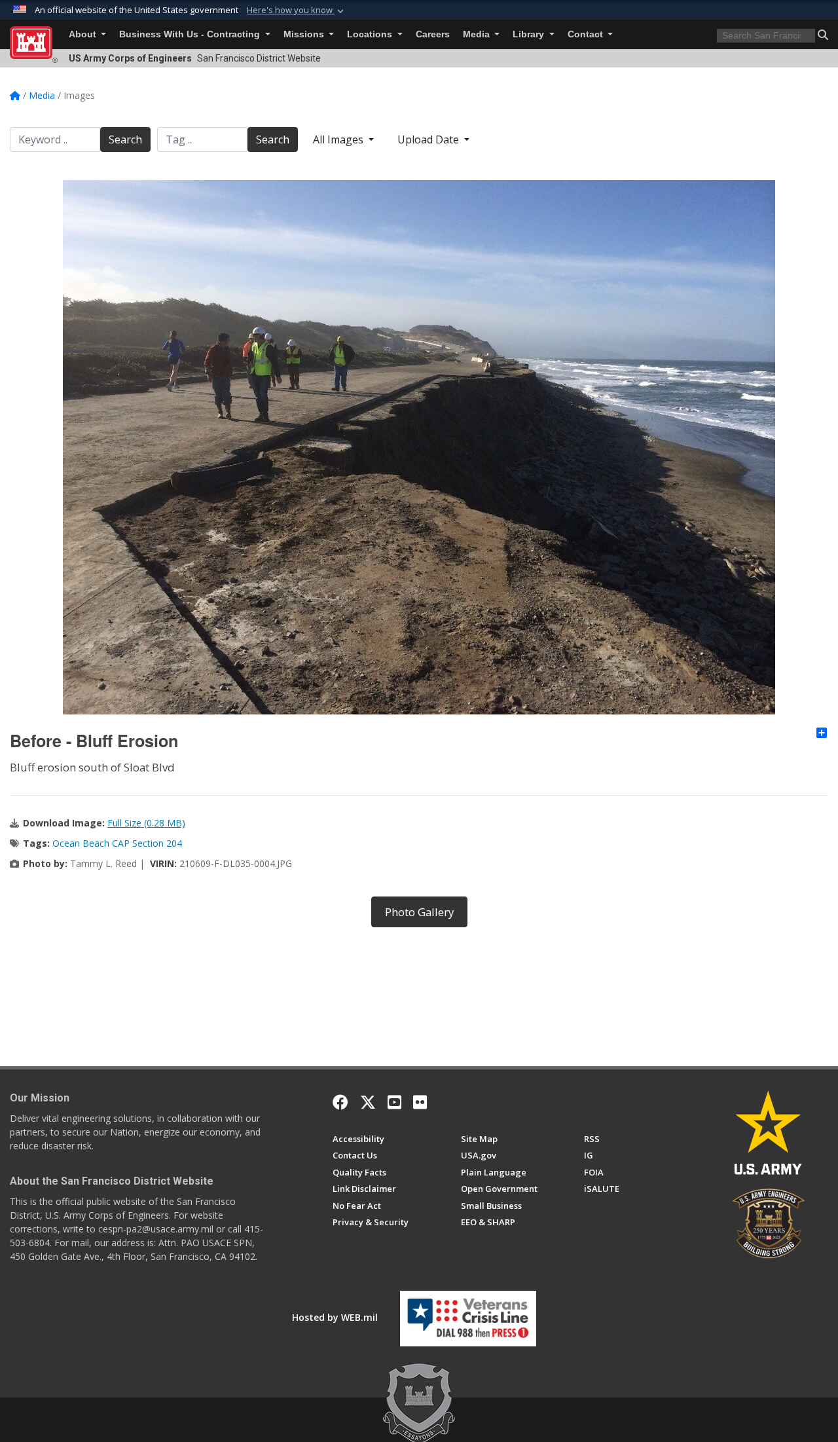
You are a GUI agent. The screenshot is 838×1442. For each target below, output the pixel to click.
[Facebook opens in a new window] (340, 1102)
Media (477, 34)
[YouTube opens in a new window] (394, 1102)
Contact (587, 34)
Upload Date (429, 139)
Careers (433, 34)
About (84, 34)
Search (125, 139)
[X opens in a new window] (368, 1102)
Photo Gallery (419, 911)
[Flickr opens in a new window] (420, 1102)
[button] (296, 10)
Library (530, 34)
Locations (371, 34)
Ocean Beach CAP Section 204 (117, 843)
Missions (305, 34)
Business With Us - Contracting (191, 34)
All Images (339, 139)
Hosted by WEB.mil (335, 1317)
